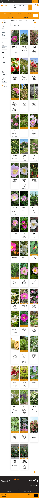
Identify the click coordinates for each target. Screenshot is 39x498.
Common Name (3, 51)
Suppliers (7, 489)
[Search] (30, 6)
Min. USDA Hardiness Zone (4, 59)
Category (3, 26)
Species (3, 45)
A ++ (34, 485)
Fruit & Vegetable (9, 17)
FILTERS (3, 20)
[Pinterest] (35, 480)
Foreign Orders (21, 489)
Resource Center (13, 489)
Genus (3, 39)
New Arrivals (30, 489)
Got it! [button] (35, 496)
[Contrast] (36, 485)
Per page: (12, 472)
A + (32, 485)
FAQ (25, 489)
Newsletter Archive (28, 491)
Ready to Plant (3, 79)
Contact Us (36, 489)
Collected (3, 65)
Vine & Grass (20, 13)
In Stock (4, 22)
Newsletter (9, 491)
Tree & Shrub (11, 13)
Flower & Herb (29, 13)
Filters (35, 15)
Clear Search (17, 7)
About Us (2, 489)
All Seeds (4, 13)
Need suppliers (5, 86)
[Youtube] (37, 480)
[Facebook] (34, 480)
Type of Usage (3, 72)
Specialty (26, 17)
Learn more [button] (4, 496)
